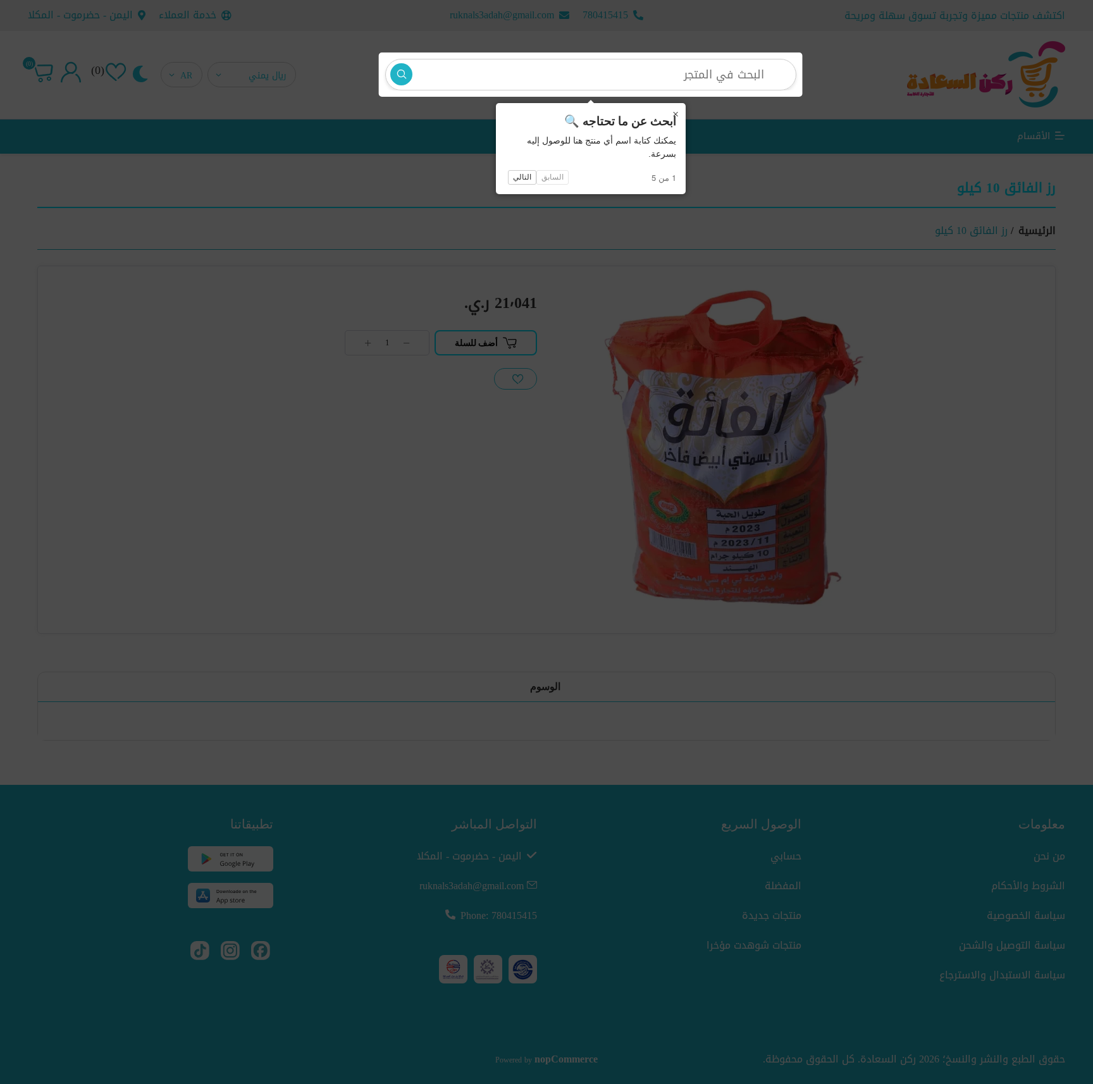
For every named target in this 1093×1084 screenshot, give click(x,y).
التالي (522, 177)
